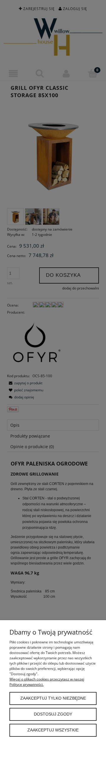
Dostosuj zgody (53, 714)
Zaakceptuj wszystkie (53, 730)
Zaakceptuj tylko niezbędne (53, 698)
